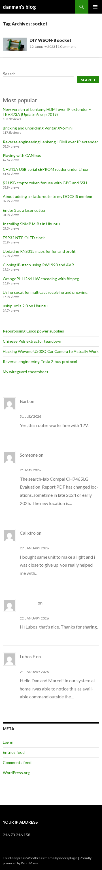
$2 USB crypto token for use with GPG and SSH (45, 182)
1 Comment (67, 46)
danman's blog (19, 7)
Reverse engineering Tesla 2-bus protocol (40, 361)
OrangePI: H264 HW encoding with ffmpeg (41, 278)
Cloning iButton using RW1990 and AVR (38, 264)
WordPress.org (16, 772)
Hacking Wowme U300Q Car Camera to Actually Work (51, 351)
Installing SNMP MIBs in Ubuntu (31, 223)
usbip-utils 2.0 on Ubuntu (25, 305)
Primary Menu (95, 7)
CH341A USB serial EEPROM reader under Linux (45, 169)
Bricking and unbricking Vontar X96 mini (38, 128)
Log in (8, 742)
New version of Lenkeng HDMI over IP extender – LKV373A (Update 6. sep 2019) (47, 112)
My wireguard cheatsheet (25, 371)
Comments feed (17, 762)
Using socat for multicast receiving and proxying (45, 292)
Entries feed (14, 752)
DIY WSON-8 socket (50, 40)
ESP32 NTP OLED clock (24, 237)
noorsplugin (68, 858)
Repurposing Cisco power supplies (33, 331)
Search (9, 73)
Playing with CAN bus (22, 155)
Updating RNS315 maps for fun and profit (39, 251)
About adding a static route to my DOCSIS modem (47, 196)
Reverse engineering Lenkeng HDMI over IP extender (50, 141)
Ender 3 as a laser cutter (24, 210)
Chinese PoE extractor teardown (32, 341)
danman (28, 602)
